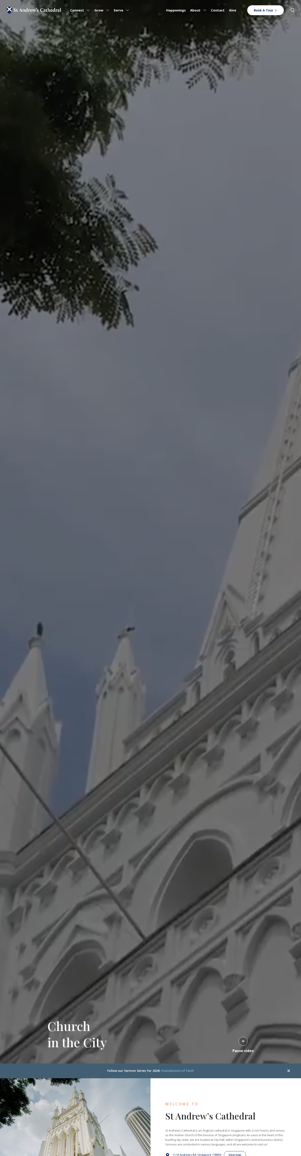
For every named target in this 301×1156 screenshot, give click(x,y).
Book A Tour (263, 10)
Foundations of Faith (177, 1071)
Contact (218, 10)
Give (232, 10)
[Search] (292, 10)
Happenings (176, 10)
